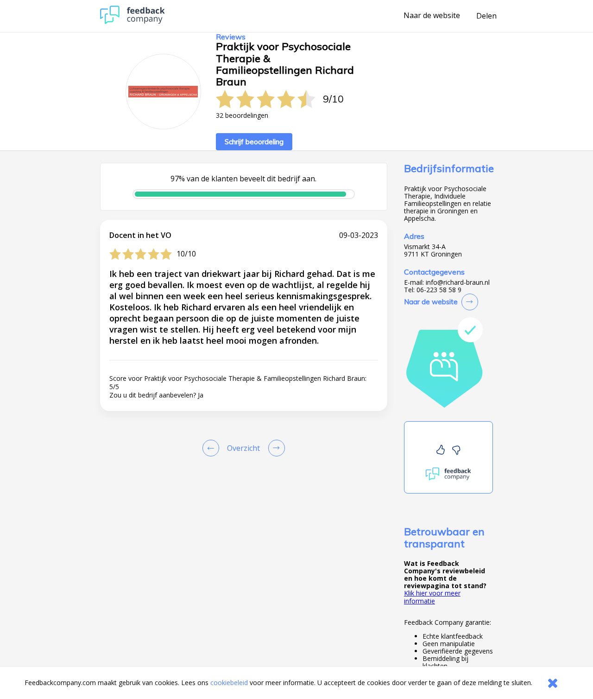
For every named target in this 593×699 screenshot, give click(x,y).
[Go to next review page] (275, 448)
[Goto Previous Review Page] (212, 448)
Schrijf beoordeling (254, 141)
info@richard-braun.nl (458, 282)
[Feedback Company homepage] (132, 22)
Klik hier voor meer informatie (432, 597)
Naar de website (432, 15)
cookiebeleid (229, 682)
